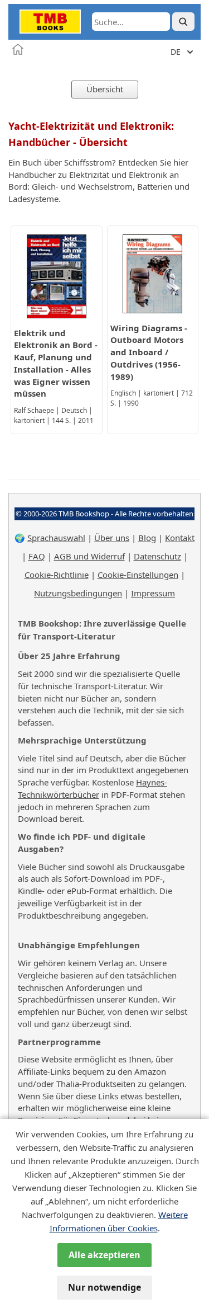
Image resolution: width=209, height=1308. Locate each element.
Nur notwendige (104, 1287)
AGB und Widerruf (89, 556)
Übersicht (104, 89)
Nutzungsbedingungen (78, 593)
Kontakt (180, 537)
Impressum (153, 593)
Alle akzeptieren (104, 1255)
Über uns (111, 537)
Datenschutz (157, 556)
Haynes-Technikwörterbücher (92, 788)
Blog (147, 537)
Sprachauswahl (56, 537)
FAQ (36, 556)
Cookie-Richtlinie (57, 574)
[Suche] (183, 21)
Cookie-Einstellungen (138, 574)
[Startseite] (18, 49)
